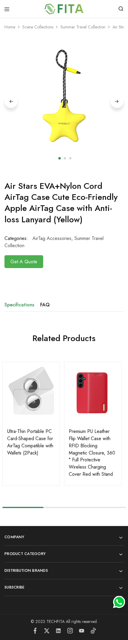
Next (117, 101)
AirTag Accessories (51, 238)
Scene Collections (37, 27)
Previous (11, 101)
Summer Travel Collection (82, 27)
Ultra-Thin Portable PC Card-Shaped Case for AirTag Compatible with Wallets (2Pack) (30, 442)
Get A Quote (23, 261)
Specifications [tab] (19, 304)
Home (9, 27)
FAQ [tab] (45, 304)
